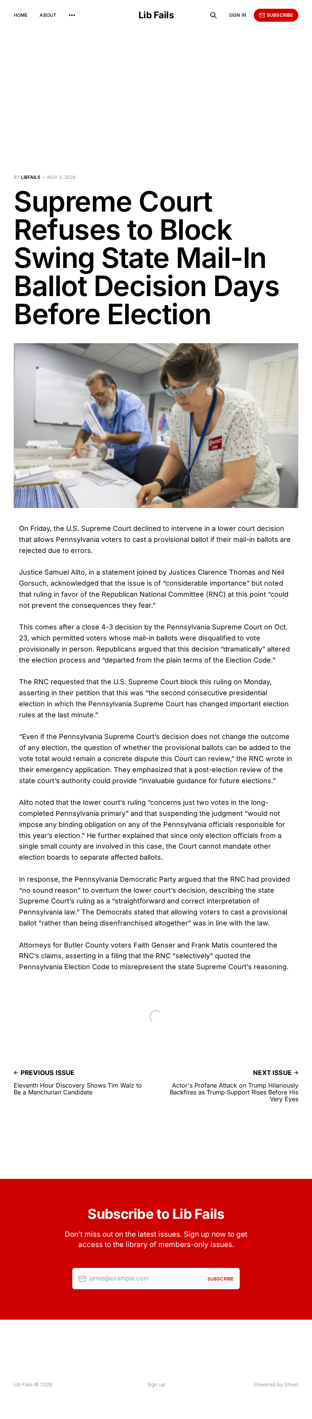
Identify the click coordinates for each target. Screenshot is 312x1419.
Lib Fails (156, 15)
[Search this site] (213, 15)
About (48, 15)
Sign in (237, 15)
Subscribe (280, 15)
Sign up (156, 1384)
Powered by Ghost (276, 1384)
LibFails (30, 177)
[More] (72, 15)
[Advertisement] (156, 87)
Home (20, 15)
